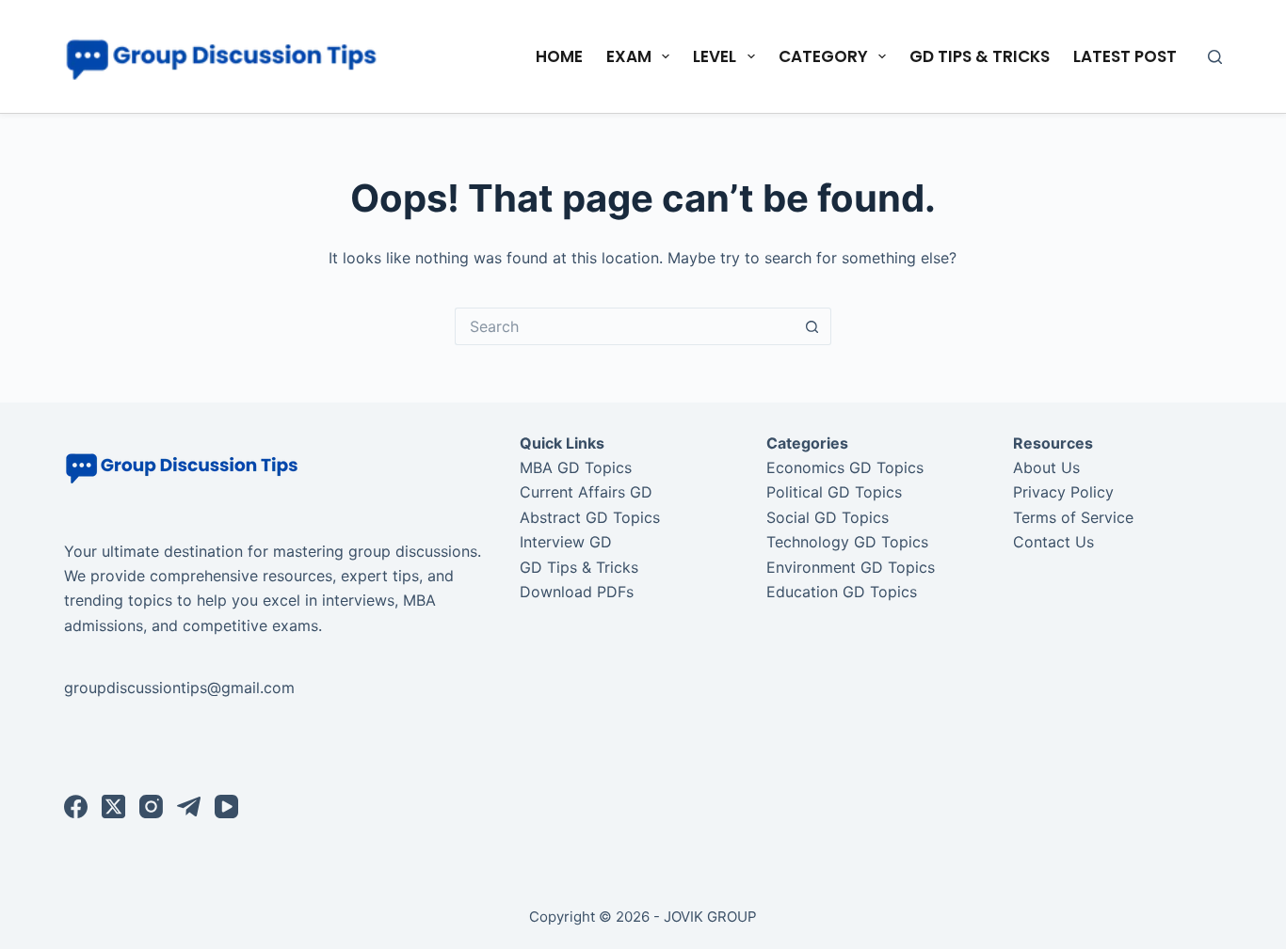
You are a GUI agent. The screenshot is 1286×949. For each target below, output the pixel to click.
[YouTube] (226, 806)
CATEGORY (823, 56)
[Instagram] (151, 806)
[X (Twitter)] (113, 806)
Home (559, 56)
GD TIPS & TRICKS (979, 56)
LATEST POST (1125, 56)
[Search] (1215, 57)
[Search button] (812, 326)
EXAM (628, 56)
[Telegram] (189, 806)
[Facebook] (76, 806)
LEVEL (714, 56)
